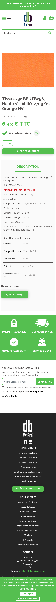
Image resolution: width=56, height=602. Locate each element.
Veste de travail (28, 507)
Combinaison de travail (28, 531)
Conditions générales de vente (28, 472)
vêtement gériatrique (28, 502)
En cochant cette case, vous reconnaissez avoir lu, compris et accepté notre (27, 391)
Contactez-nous (28, 467)
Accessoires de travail (28, 545)
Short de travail (28, 516)
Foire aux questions (28, 463)
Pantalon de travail (28, 521)
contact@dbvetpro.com (32, 571)
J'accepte (27, 593)
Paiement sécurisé (28, 458)
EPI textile (28, 540)
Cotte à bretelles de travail (28, 526)
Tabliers (28, 535)
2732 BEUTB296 (15, 294)
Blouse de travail (28, 512)
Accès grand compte (28, 489)
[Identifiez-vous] (45, 18)
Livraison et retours (28, 453)
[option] (28, 70)
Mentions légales (28, 481)
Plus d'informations (27, 599)
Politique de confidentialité (28, 477)
